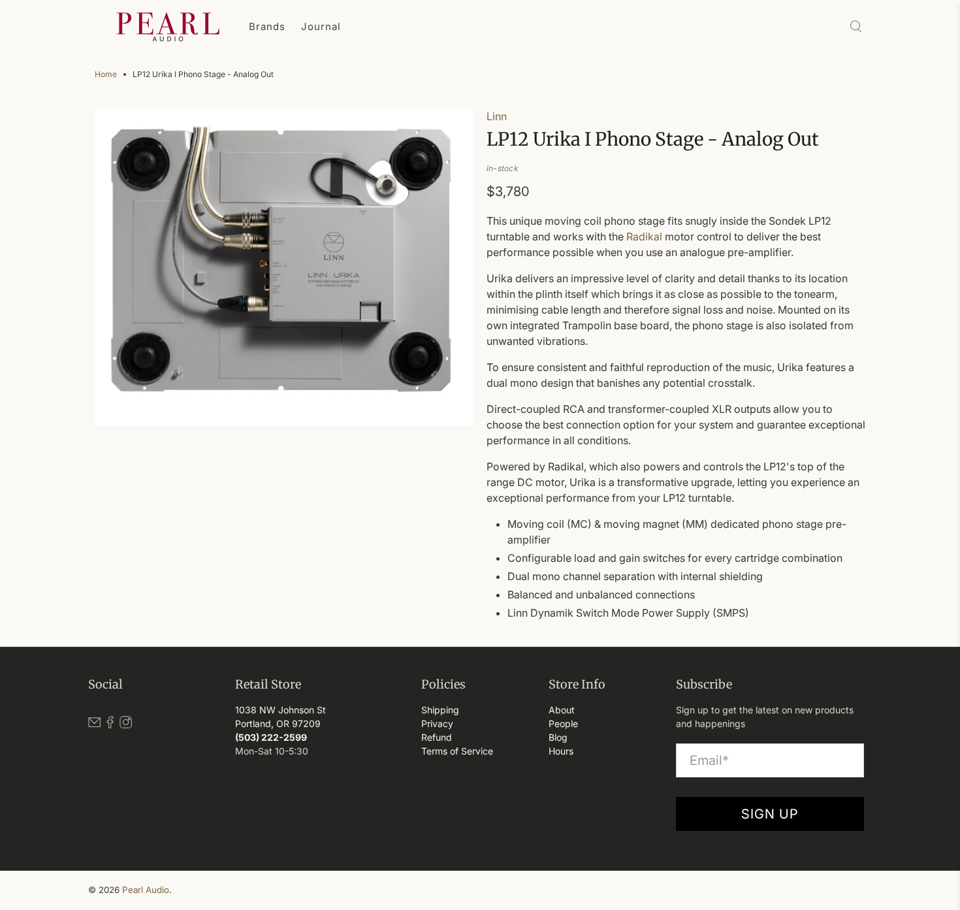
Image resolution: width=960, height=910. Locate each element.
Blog (558, 737)
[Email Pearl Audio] (94, 724)
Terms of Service (457, 750)
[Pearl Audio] (168, 26)
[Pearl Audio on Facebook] (110, 724)
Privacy (437, 723)
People (563, 723)
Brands (267, 26)
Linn (497, 116)
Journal (321, 26)
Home (106, 74)
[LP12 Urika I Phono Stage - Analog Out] (284, 267)
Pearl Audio (145, 890)
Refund (436, 737)
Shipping (440, 709)
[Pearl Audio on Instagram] (126, 724)
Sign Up (770, 814)
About (562, 709)
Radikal (644, 236)
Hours (561, 750)
